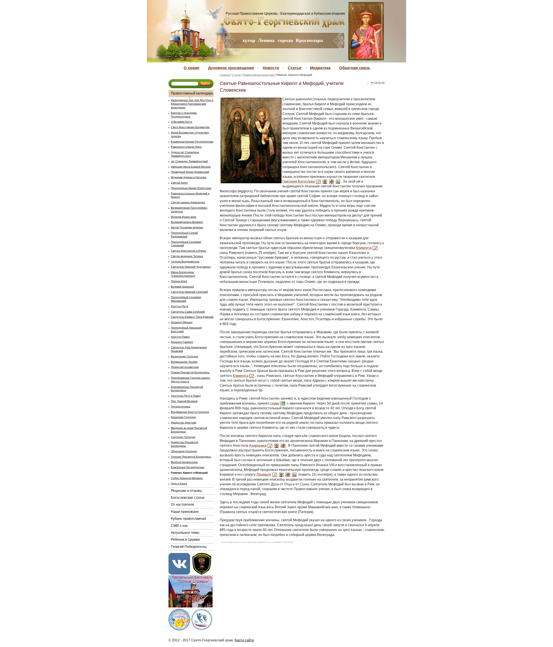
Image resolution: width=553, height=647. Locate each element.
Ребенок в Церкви (185, 539)
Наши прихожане (185, 511)
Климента (364, 248)
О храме (191, 68)
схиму (275, 403)
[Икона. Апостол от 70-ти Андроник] (276, 445)
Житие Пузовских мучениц (187, 227)
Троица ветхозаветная (185, 367)
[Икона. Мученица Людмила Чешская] (281, 474)
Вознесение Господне (184, 356)
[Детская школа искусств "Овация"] (179, 619)
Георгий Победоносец (188, 546)
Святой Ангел (179, 182)
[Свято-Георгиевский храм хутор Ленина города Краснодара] (284, 22)
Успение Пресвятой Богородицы (191, 456)
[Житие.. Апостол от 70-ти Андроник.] (270, 445)
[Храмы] (338, 181)
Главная (225, 74)
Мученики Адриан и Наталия (188, 177)
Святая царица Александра (188, 202)
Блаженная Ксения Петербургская (192, 141)
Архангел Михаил (181, 322)
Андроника (258, 445)
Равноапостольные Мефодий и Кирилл (190, 195)
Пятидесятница (180, 406)
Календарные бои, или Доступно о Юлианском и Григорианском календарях (192, 104)
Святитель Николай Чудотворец (191, 266)
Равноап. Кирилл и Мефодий (189, 472)
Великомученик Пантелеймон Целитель (189, 209)
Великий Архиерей (182, 286)
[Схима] (283, 403)
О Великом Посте (181, 121)
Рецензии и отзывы (186, 490)
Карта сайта (244, 640)
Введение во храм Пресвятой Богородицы (189, 430)
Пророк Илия (179, 281)
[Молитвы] (331, 181)
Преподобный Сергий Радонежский (184, 234)
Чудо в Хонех (179, 483)
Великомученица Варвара (187, 222)
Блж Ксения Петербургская (187, 467)
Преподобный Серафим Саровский (186, 244)
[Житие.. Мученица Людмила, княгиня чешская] (274, 474)
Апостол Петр (179, 306)
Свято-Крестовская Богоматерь (190, 127)
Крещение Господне (183, 417)
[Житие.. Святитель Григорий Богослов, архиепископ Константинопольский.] (318, 181)
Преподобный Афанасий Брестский (186, 329)
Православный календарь (192, 93)
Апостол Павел (180, 336)
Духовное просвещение (231, 68)
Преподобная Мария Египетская (191, 188)
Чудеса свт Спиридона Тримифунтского (185, 154)
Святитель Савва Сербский (188, 311)
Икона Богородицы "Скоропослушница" (183, 274)
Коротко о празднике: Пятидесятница (184, 115)
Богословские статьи (187, 497)
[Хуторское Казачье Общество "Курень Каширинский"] (202, 563)
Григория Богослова (298, 181)
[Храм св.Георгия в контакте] (179, 563)
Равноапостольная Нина (186, 146)
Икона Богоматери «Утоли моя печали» (190, 134)
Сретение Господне (183, 437)
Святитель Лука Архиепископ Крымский (189, 349)
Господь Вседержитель (185, 261)
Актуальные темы (185, 532)
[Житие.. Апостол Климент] (375, 248)
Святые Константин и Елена (188, 250)
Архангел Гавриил (182, 342)
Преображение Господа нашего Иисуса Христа (190, 379)
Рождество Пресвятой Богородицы (184, 444)
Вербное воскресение (184, 462)
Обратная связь (354, 68)
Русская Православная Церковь (252, 13)
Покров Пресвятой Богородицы (190, 372)
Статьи (294, 68)
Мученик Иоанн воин (183, 216)
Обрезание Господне (184, 451)
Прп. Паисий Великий (184, 401)
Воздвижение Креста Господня (190, 412)
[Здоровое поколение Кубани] (202, 619)
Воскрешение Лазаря (184, 361)
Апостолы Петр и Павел (186, 395)
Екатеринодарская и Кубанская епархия (312, 13)
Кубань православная (188, 518)
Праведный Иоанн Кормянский (190, 172)
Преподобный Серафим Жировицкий (186, 299)
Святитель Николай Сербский (189, 291)
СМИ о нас (179, 525)
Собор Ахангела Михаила (187, 478)
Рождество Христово (183, 422)
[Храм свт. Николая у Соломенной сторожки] (294, 474)
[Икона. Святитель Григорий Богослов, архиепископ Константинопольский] (325, 181)
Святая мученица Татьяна (187, 256)
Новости (271, 68)
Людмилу (263, 474)
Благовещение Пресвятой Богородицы (187, 389)
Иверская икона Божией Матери (191, 166)
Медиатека (320, 68)
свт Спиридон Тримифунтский (189, 161)
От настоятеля (182, 504)
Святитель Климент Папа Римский (192, 317)
